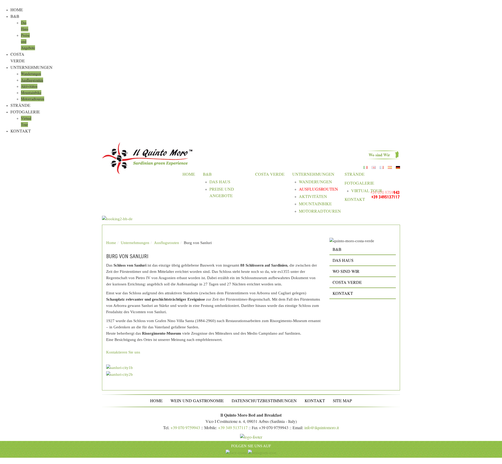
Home (16, 9)
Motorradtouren (32, 98)
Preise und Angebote (221, 192)
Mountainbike (31, 92)
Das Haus (219, 181)
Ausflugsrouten (32, 80)
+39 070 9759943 (185, 427)
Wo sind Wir (379, 155)
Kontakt (20, 131)
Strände (20, 105)
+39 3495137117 (385, 197)
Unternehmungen (31, 67)
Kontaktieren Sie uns (123, 352)
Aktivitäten (29, 86)
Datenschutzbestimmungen (264, 400)
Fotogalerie (25, 111)
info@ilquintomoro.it (321, 427)
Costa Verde (269, 174)
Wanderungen (31, 73)
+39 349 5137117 (233, 427)
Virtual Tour (366, 190)
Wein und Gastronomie (197, 400)
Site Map (342, 400)
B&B (14, 16)
